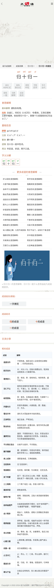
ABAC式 (7, 86)
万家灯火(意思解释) (10, 245)
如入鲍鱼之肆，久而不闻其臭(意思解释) (14, 230)
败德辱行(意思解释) (34, 209)
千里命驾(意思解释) (34, 220)
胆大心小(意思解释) (10, 204)
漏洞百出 (7, 436)
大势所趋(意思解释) (10, 220)
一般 (5, 94)
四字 (35, 86)
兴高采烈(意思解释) (34, 194)
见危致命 (7, 464)
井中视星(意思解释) (34, 235)
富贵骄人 (7, 379)
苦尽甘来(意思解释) (34, 179)
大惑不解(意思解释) (10, 184)
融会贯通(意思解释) (10, 194)
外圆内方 (7, 406)
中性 (27, 86)
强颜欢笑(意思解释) (10, 235)
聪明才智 (7, 497)
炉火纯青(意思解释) (10, 179)
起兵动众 (7, 370)
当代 (43, 86)
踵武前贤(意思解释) (34, 204)
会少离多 (7, 513)
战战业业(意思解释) (10, 199)
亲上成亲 (7, 458)
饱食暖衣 (7, 470)
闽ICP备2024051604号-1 (41, 585)
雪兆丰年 (7, 413)
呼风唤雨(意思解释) (10, 214)
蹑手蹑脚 (7, 451)
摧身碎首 (7, 490)
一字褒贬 (14, 303)
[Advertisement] (27, 35)
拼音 (4, 130)
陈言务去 (7, 426)
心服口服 (7, 541)
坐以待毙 (7, 533)
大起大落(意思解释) (34, 225)
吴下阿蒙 (7, 477)
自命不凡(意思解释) (10, 189)
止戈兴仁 (7, 555)
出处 (4, 112)
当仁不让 (7, 388)
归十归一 (31, 66)
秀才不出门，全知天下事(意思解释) (38, 230)
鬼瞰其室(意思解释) (34, 184)
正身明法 (7, 419)
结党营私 (7, 398)
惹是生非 (7, 563)
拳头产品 (7, 572)
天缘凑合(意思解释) (10, 240)
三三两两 (7, 484)
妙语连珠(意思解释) (10, 209)
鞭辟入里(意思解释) (34, 214)
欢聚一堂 (7, 548)
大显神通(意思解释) (34, 245)
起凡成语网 (7, 66)
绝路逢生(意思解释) (10, 225)
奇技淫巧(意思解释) (34, 240)
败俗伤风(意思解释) (34, 189)
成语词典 (19, 66)
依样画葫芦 (8, 505)
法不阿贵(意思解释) (34, 199)
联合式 (18, 86)
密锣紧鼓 (7, 523)
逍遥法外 (7, 362)
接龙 (22, 94)
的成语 (14, 321)
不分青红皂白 (9, 444)
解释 (13, 94)
